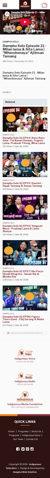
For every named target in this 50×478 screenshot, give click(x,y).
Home (11, 431)
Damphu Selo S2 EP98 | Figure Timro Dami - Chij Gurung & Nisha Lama (23, 319)
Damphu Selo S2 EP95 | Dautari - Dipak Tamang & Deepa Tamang (23, 184)
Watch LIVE (37, 5)
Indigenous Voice (31, 435)
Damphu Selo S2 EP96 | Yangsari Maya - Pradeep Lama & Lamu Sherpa (23, 229)
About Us (36, 431)
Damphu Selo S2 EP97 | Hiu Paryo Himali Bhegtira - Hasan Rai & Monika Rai (23, 274)
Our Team (18, 439)
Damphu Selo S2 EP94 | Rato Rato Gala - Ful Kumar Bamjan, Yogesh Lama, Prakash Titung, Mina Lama (24, 140)
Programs (23, 431)
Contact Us (32, 439)
